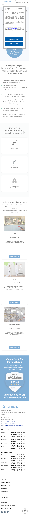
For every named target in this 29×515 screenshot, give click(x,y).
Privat (4, 479)
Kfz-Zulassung (6, 485)
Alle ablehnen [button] (14, 44)
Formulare (5, 491)
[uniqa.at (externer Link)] (5, 512)
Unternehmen (6, 482)
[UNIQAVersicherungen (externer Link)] (8, 512)
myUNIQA (5, 497)
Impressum (5, 502)
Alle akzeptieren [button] (14, 39)
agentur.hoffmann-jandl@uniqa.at (14, 425)
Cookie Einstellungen (8, 508)
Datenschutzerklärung (8, 505)
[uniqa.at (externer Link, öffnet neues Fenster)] (2, 512)
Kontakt (4, 488)
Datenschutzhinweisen (12, 28)
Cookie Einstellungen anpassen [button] (14, 34)
